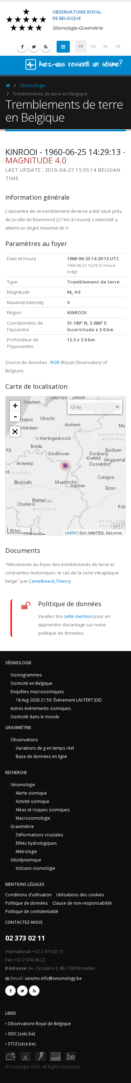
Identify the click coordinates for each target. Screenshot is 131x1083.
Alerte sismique (31, 793)
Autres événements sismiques (40, 708)
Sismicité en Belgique (31, 683)
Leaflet (71, 532)
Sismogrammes (26, 675)
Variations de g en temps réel (45, 748)
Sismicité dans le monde (34, 716)
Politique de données (26, 903)
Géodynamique (25, 859)
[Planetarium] (10, 1055)
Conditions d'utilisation (28, 894)
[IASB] (25, 1055)
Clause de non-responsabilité (82, 903)
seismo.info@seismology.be (53, 978)
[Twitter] (34, 46)
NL (105, 46)
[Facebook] (22, 46)
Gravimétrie (22, 826)
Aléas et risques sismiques (43, 809)
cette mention (78, 616)
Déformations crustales (39, 834)
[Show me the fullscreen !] (15, 431)
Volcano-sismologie (35, 868)
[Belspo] (55, 1055)
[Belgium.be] (70, 1055)
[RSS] (46, 46)
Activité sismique (32, 801)
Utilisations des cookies (80, 894)
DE (118, 46)
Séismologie (32, 85)
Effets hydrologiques (36, 843)
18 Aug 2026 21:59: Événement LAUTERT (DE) (59, 700)
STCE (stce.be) (22, 1043)
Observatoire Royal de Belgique (39, 1023)
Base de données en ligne (41, 756)
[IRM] (40, 1055)
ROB (54, 362)
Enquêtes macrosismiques (37, 691)
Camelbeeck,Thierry (50, 581)
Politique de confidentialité (31, 911)
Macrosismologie (33, 818)
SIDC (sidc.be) (21, 1033)
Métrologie (26, 851)
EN (93, 46)
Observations (24, 739)
